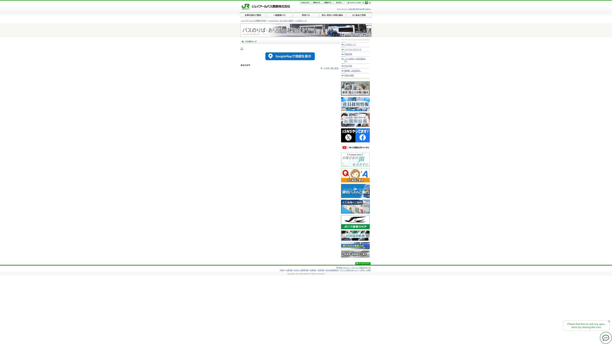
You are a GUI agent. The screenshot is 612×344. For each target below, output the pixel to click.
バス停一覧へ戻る (331, 68)
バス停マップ (301, 21)
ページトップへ (363, 263)
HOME (282, 270)
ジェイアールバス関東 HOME (253, 21)
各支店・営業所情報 (301, 270)
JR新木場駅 (349, 75)
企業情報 (289, 270)
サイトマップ (342, 9)
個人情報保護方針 (332, 270)
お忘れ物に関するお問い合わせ (359, 9)
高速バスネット (344, 268)
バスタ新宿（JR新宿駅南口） (354, 60)
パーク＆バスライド (352, 49)
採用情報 (321, 270)
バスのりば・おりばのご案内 (280, 21)
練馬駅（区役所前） (352, 71)
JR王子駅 (348, 66)
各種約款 (313, 270)
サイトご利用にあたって (349, 270)
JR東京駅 (348, 54)
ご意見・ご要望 (365, 270)
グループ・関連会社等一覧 (361, 268)
